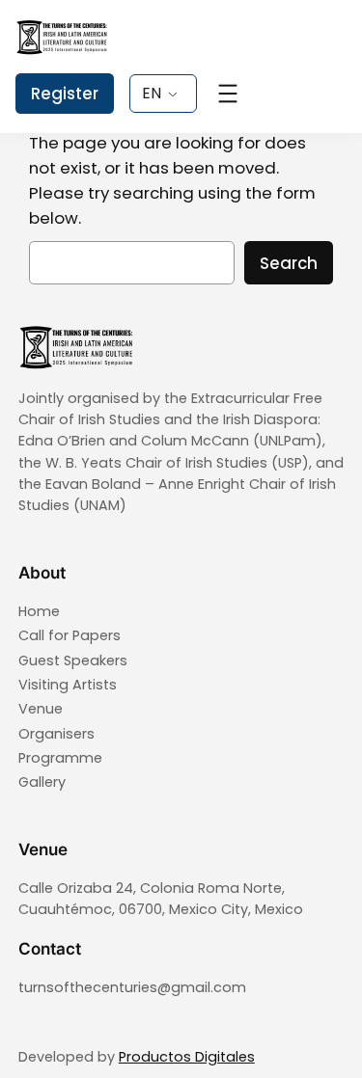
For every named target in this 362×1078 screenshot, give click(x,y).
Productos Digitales (187, 1056)
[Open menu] (227, 93)
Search (289, 263)
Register (64, 93)
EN (151, 93)
